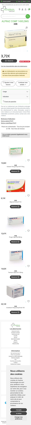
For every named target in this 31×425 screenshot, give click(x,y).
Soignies (15, 342)
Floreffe (15, 335)
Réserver (14, 171)
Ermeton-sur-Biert (15, 332)
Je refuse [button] (18, 413)
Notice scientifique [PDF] (8, 123)
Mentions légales (15, 358)
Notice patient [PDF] (7, 121)
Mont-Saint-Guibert (15, 339)
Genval (15, 337)
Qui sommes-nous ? (15, 353)
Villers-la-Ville (15, 343)
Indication (6, 96)
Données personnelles (15, 361)
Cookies (15, 362)
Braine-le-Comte (15, 331)
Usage (5, 91)
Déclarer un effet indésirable (15, 356)
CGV (15, 359)
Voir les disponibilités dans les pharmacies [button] (14, 66)
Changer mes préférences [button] (19, 418)
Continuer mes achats (23, 83)
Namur (15, 340)
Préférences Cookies (15, 364)
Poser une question (10, 101)
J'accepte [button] (18, 410)
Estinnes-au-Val (15, 334)
